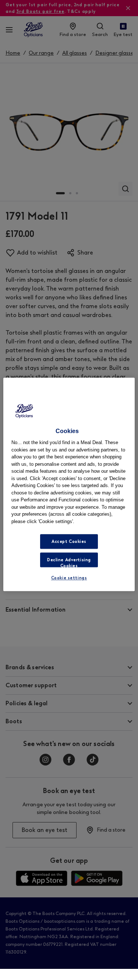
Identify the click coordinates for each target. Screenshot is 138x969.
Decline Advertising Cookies (69, 563)
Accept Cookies (69, 541)
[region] (68, 484)
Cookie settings (69, 578)
